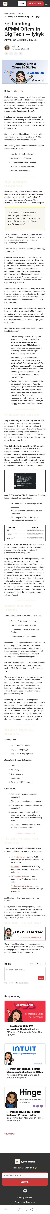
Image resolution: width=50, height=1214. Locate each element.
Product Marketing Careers (22, 886)
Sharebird (15, 866)
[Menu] (46, 3)
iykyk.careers (9, 13)
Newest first (34, 963)
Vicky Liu (15, 46)
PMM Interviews (17, 857)
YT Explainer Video (19, 876)
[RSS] (25, 1191)
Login (22, 3)
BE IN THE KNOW (35, 3)
